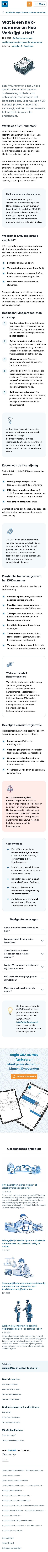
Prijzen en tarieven (10, 1384)
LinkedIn (15, 46)
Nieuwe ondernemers (11, 1399)
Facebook (28, 46)
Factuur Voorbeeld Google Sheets (15, 1480)
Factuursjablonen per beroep (13, 1470)
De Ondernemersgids (23, 38)
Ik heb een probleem (11, 1417)
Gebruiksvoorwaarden (11, 1548)
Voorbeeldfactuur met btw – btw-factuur (17, 1520)
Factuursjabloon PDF (34, 1485)
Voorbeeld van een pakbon (12, 1530)
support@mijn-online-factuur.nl (20, 1368)
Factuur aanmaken (26, 1076)
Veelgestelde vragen (11, 1389)
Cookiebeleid (8, 1538)
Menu (42, 4)
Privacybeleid (8, 1543)
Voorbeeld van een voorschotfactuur (16, 1495)
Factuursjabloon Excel (34, 1470)
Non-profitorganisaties (11, 1394)
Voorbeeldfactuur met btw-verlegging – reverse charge (23, 1505)
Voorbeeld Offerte (33, 1525)
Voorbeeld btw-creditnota (12, 1490)
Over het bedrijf (8, 1435)
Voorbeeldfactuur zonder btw (13, 1525)
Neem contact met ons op (13, 1440)
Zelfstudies (6, 1412)
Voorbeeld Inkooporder (11, 1515)
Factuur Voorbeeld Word (11, 1475)
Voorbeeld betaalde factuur (12, 1510)
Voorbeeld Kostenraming (34, 1510)
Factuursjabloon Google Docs (13, 1485)
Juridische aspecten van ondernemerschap (26, 12)
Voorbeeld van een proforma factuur (15, 1500)
